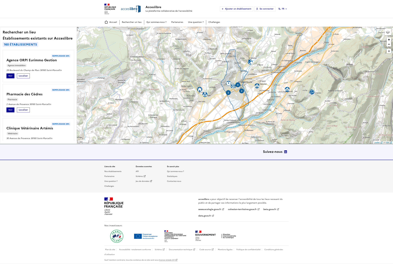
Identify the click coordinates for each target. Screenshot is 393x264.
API (137, 171)
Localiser (24, 76)
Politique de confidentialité (248, 249)
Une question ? (196, 22)
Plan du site (110, 249)
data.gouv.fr (204, 215)
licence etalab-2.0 (167, 260)
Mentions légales (225, 249)
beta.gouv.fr (269, 209)
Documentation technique (180, 249)
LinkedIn (285, 152)
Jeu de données (142, 181)
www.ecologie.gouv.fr (209, 209)
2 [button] (228, 92)
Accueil (113, 22)
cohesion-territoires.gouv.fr (242, 209)
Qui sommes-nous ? (156, 22)
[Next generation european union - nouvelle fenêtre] (146, 236)
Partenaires (177, 22)
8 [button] (237, 84)
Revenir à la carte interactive (101, 30)
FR (283, 8)
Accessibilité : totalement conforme (135, 249)
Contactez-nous (174, 181)
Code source (205, 249)
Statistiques (172, 176)
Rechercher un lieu (132, 22)
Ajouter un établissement (238, 8)
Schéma (139, 176)
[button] (387, 32)
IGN (387, 142)
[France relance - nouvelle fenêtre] (116, 236)
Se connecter (267, 8)
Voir (11, 76)
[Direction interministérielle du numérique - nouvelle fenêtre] (216, 236)
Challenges (214, 22)
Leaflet (377, 142)
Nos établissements (112, 171)
